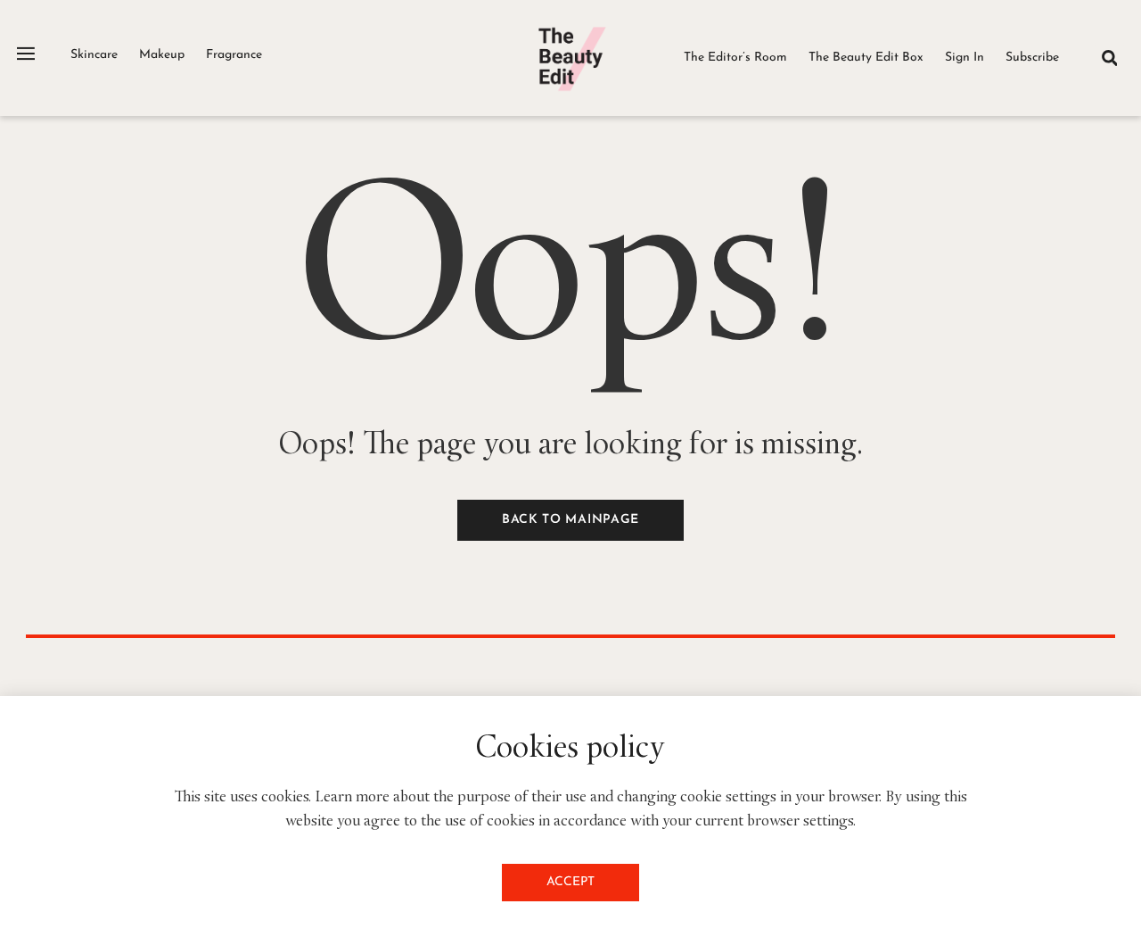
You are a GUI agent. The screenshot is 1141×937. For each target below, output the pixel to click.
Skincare (94, 55)
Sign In (964, 57)
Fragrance (234, 55)
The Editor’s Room (735, 57)
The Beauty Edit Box (866, 57)
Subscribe (1032, 57)
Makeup (162, 55)
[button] (1109, 57)
